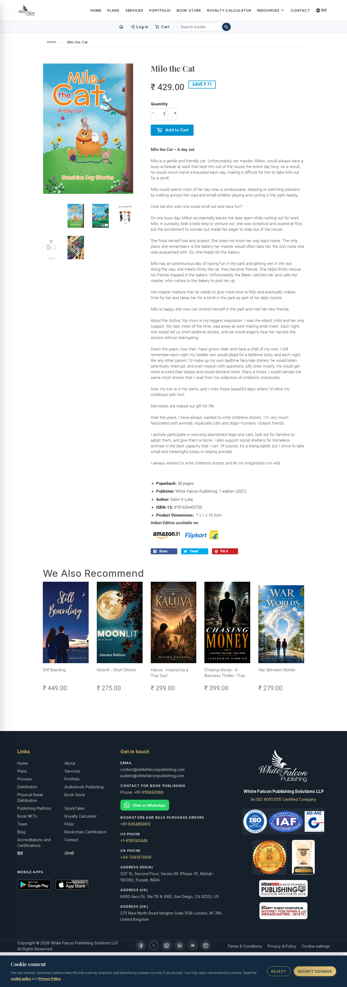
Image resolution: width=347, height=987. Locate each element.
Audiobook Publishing (84, 786)
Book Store (189, 10)
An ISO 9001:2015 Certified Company (283, 799)
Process (24, 779)
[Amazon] (205, 945)
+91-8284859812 (135, 824)
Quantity (159, 104)
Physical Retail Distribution (30, 797)
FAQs (69, 824)
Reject (278, 971)
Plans (113, 10)
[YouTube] (192, 945)
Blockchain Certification (86, 832)
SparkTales (75, 808)
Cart (162, 27)
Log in (139, 27)
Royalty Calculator (229, 10)
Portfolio (160, 10)
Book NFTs (27, 816)
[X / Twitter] (153, 945)
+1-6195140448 (134, 840)
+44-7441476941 (135, 857)
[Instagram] (166, 945)
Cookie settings (316, 946)
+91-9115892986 (148, 792)
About (70, 763)
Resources (271, 10)
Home (96, 10)
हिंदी (321, 10)
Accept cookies (315, 971)
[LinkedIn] (179, 945)
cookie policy (21, 979)
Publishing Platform (34, 808)
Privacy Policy (49, 979)
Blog (21, 832)
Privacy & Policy (282, 946)
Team (22, 824)
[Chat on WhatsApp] (173, 805)
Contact (300, 10)
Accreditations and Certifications (34, 842)
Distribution (27, 786)
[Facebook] (140, 945)
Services (134, 10)
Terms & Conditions (244, 946)
